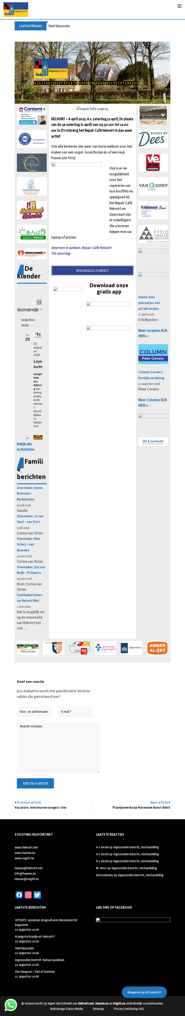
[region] (92, 73)
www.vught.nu (24, 858)
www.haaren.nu (25, 853)
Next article (159, 802)
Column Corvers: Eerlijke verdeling (151, 375)
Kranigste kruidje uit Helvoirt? (35, 936)
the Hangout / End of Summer (35, 971)
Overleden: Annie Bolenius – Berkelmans (29, 493)
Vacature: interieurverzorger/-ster (41, 808)
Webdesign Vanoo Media (66, 1009)
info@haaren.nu (25, 873)
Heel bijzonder (59, 26)
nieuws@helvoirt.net (29, 868)
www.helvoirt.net (26, 847)
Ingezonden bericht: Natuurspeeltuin (39, 960)
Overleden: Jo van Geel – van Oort (30, 519)
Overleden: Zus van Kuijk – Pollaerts (31, 570)
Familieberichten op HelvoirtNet (29, 598)
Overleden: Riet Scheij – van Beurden (28, 544)
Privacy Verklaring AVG (129, 1009)
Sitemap (98, 1009)
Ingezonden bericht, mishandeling (136, 847)
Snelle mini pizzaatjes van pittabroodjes (149, 303)
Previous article (29, 802)
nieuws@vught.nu (27, 879)
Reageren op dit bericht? (144, 992)
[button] (32, 115)
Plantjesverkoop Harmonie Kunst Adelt (141, 808)
